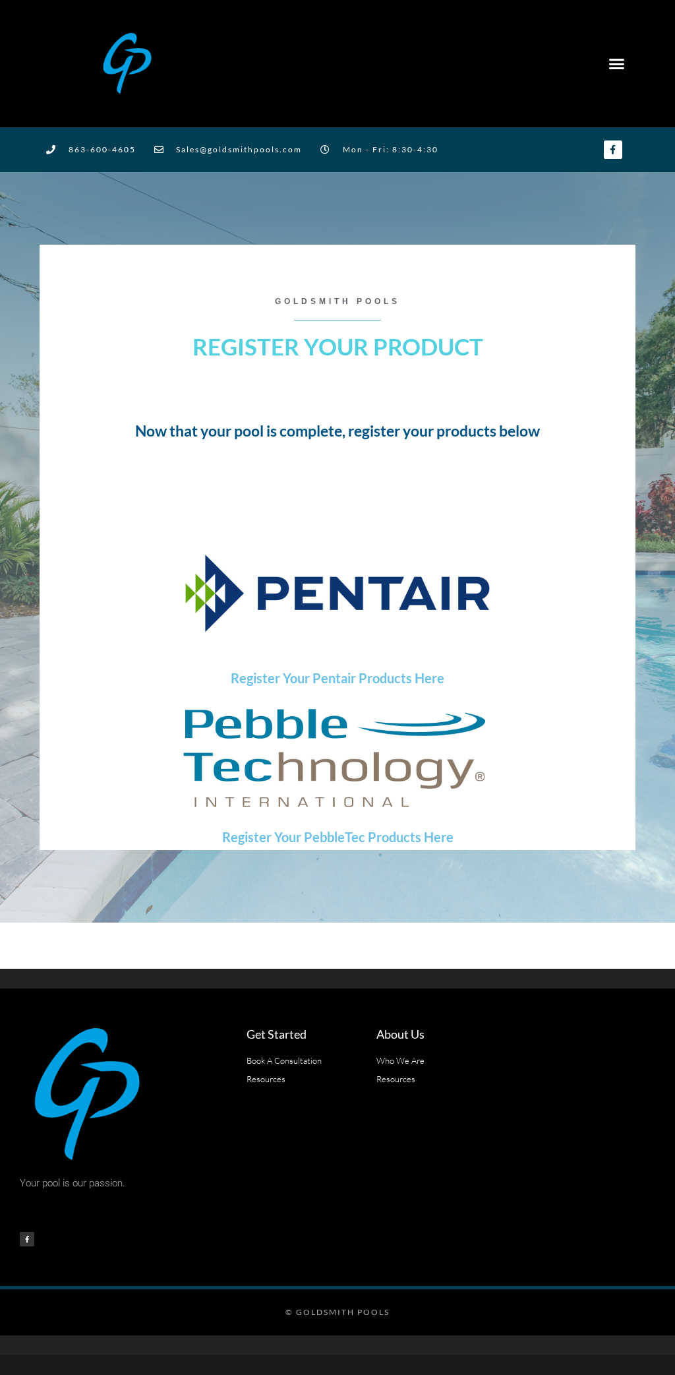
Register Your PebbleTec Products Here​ (338, 837)
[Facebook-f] (613, 149)
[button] (616, 63)
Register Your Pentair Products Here (337, 678)
